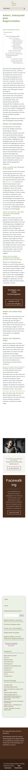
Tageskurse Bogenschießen (10, 692)
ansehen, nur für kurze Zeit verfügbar (14, 302)
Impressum (7, 768)
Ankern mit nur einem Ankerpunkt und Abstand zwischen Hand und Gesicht (18, 47)
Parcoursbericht (7, 661)
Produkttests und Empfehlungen (11, 665)
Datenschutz (18, 768)
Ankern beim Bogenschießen (13, 36)
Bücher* (6, 605)
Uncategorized (7, 676)
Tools (5, 674)
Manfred (11, 488)
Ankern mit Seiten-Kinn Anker (15, 50)
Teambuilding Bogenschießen (11, 687)
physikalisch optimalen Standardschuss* (14, 391)
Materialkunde (7, 659)
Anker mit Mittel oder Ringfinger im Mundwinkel (18, 40)
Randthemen (7, 668)
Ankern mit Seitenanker (14, 38)
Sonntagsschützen (8, 685)
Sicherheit (6, 670)
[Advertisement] (14, 421)
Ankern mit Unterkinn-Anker (15, 52)
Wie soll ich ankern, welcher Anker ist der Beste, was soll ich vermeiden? (14, 55)
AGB (19, 766)
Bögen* (6, 599)
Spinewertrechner (8, 672)
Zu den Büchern (14, 468)
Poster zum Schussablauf (17, 60)
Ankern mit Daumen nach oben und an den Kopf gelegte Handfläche (17, 43)
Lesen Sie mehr (14, 513)
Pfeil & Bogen (7, 663)
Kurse (5, 657)
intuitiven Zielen (10, 182)
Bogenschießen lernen (14, 489)
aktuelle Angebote (14, 589)
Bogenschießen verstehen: (18, 58)
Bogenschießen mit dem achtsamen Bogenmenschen (18, 62)
